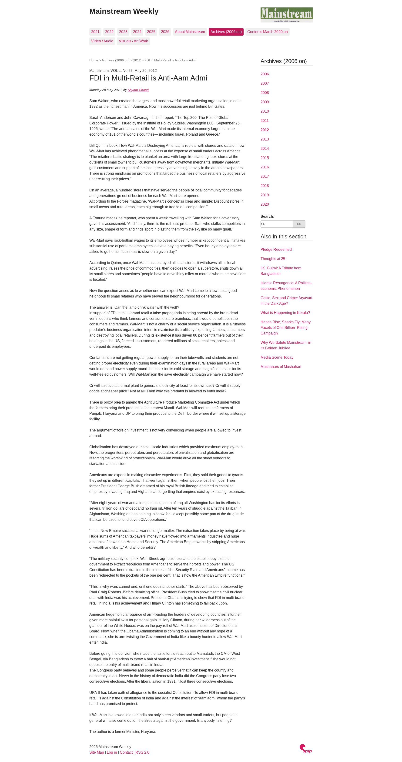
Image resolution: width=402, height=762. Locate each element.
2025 (151, 32)
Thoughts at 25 (273, 259)
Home (93, 60)
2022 (109, 32)
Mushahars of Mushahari (281, 367)
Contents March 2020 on (267, 32)
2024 (137, 32)
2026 (165, 32)
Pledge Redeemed (276, 249)
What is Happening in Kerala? (285, 313)
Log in (112, 752)
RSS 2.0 (142, 752)
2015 (265, 158)
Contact (126, 752)
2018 (265, 186)
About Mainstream (190, 32)
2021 (95, 32)
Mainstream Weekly (124, 11)
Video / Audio (102, 41)
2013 (265, 139)
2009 (265, 102)
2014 (265, 148)
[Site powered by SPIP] (306, 749)
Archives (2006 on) (226, 32)
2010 (265, 111)
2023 (123, 32)
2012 (137, 60)
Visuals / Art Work (133, 41)
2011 (265, 121)
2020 (265, 204)
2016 (265, 167)
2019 (265, 195)
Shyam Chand (138, 90)
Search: (267, 216)
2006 (265, 74)
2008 (265, 93)
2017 (265, 176)
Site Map (96, 752)
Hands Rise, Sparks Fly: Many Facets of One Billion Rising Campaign (286, 327)
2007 (265, 83)
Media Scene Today (277, 357)
